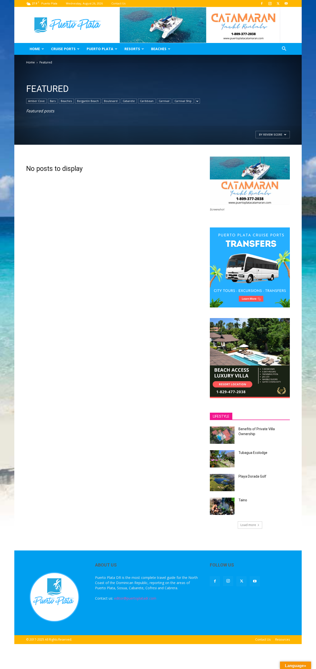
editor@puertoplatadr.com (135, 598)
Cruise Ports (63, 48)
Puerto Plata (100, 48)
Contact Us (118, 3)
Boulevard (111, 101)
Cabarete (129, 101)
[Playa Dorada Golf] (222, 482)
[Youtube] (286, 3)
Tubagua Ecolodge (252, 453)
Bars (53, 101)
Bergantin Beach (88, 101)
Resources (282, 639)
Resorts (132, 48)
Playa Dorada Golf (252, 476)
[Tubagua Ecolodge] (222, 458)
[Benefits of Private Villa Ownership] (222, 435)
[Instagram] (270, 3)
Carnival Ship (183, 101)
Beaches (158, 48)
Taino (242, 500)
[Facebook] (261, 3)
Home (35, 48)
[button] (284, 49)
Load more (248, 525)
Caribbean (147, 101)
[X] (278, 3)
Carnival (164, 101)
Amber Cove (36, 101)
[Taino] (222, 506)
